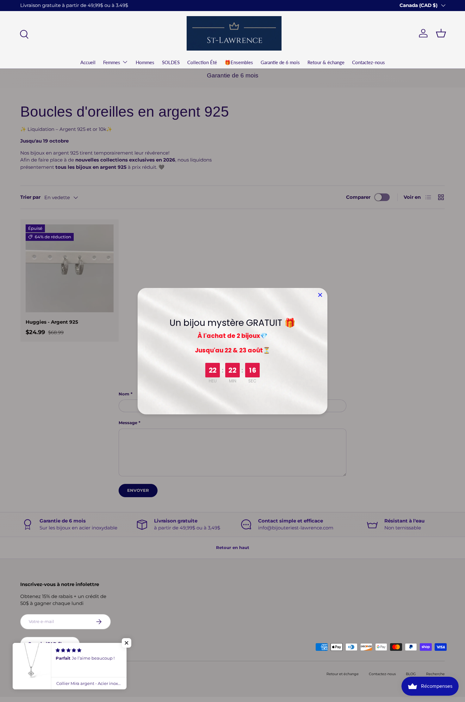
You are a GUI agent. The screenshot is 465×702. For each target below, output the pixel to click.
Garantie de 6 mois (280, 62)
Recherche (435, 674)
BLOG (411, 674)
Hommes (145, 62)
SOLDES (171, 62)
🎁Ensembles (239, 62)
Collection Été (202, 62)
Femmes (111, 62)
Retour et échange (342, 674)
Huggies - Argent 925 (52, 322)
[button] (126, 643)
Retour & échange (325, 62)
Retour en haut (232, 547)
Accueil (88, 62)
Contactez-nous (368, 62)
